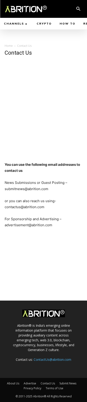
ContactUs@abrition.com (52, 359)
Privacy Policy (32, 388)
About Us (13, 383)
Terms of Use (54, 388)
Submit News (67, 383)
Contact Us (48, 383)
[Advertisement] (43, 104)
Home (9, 46)
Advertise (30, 383)
